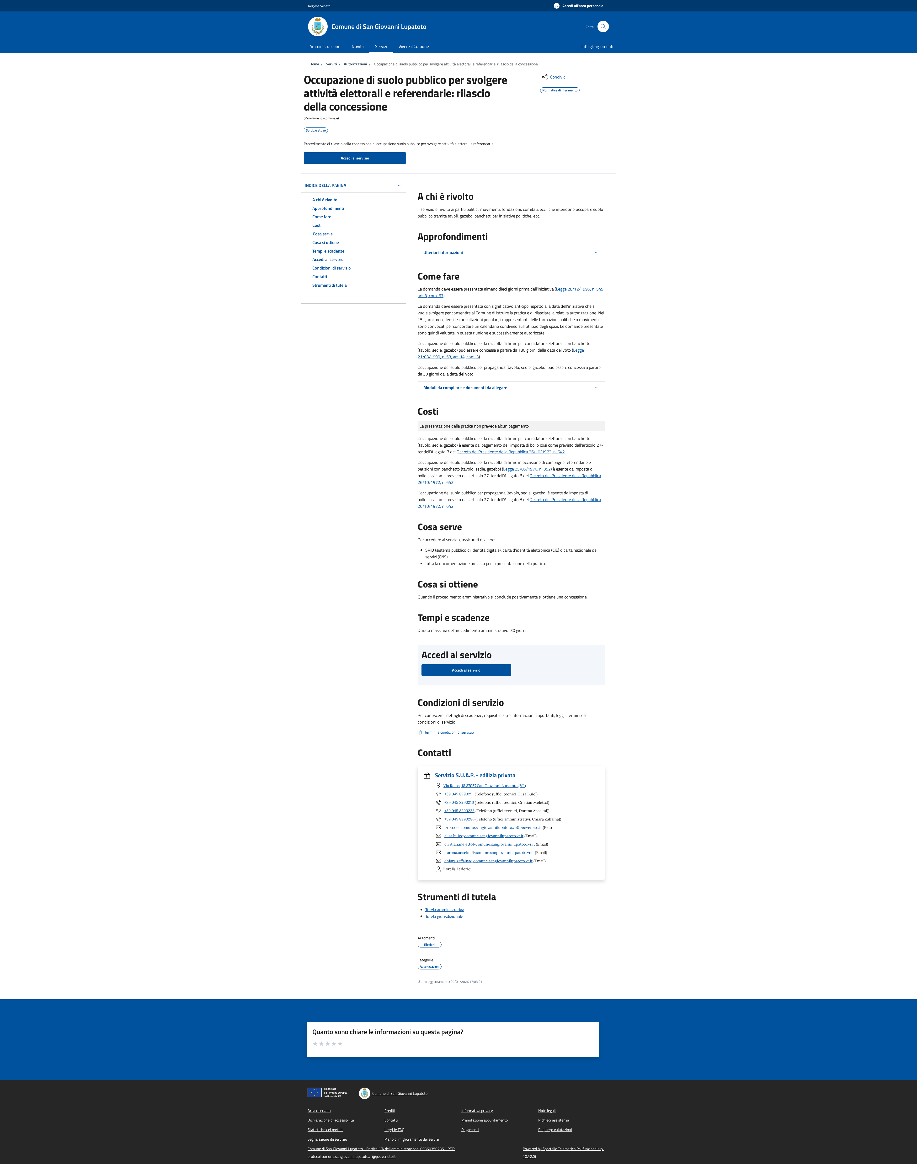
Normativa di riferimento (559, 89)
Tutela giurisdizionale (444, 916)
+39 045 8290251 (459, 794)
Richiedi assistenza (553, 1120)
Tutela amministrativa (444, 909)
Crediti (389, 1110)
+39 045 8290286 (459, 819)
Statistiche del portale (325, 1129)
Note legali (547, 1110)
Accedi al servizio (355, 158)
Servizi (331, 64)
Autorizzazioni (355, 64)
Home (314, 64)
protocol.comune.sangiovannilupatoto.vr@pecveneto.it (493, 827)
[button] (578, 5)
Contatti (391, 1120)
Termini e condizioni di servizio (449, 732)
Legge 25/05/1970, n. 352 (527, 469)
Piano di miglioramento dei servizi (411, 1139)
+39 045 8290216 (459, 802)
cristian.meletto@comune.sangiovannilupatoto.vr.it (489, 844)
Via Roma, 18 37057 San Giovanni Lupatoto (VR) (484, 785)
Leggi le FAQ (394, 1129)
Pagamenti (470, 1129)
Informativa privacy (477, 1110)
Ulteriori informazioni (443, 252)
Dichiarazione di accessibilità (331, 1120)
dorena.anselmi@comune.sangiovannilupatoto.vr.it (489, 852)
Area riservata (319, 1110)
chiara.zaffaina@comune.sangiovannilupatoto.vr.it (488, 860)
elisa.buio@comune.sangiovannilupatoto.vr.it (483, 835)
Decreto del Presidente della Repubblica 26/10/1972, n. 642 (511, 452)
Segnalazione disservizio (327, 1139)
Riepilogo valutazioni (555, 1129)
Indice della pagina (325, 185)
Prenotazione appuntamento (484, 1120)
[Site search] (603, 26)
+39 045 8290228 (459, 810)
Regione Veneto (319, 5)
